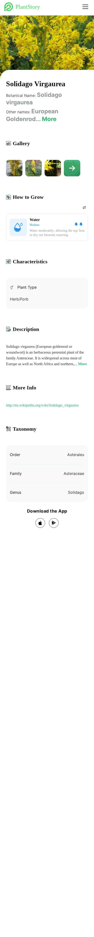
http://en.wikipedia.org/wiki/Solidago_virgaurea (42, 405)
